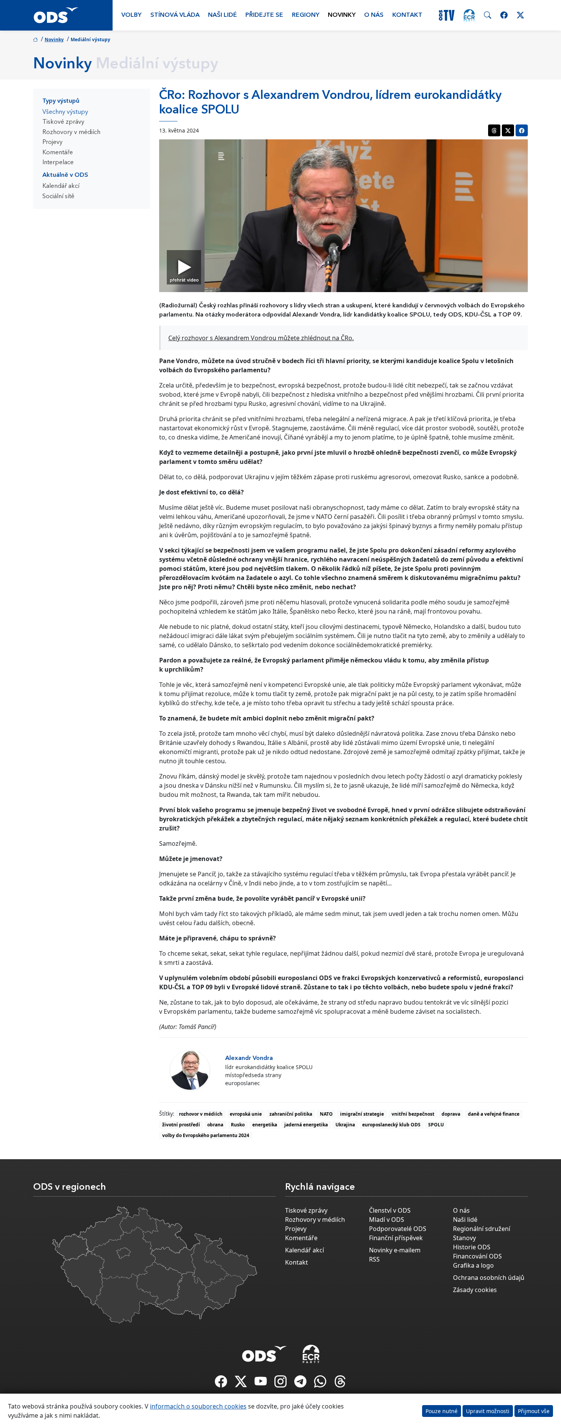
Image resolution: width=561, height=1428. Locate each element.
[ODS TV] (261, 1384)
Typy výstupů (60, 101)
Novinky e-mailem (395, 1250)
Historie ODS (471, 1247)
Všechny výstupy (65, 112)
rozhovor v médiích (200, 1114)
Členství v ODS (390, 1210)
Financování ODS (477, 1256)
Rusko (238, 1124)
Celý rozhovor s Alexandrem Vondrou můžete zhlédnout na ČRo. (261, 338)
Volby (131, 15)
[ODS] (264, 1351)
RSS (374, 1259)
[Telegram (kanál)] (301, 1384)
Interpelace (58, 163)
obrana (215, 1124)
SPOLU (436, 1124)
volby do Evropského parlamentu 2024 (205, 1135)
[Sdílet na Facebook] (522, 130)
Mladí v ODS (386, 1219)
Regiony (305, 15)
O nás (374, 15)
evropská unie (246, 1114)
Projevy (52, 142)
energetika (264, 1124)
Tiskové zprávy (63, 122)
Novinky (342, 15)
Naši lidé (222, 15)
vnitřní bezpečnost (413, 1114)
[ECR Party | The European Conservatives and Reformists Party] (469, 15)
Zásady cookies (475, 1290)
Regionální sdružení (481, 1228)
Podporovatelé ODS (397, 1228)
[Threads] (340, 1384)
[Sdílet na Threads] (494, 130)
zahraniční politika (290, 1114)
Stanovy (464, 1238)
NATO (326, 1114)
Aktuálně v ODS (65, 175)
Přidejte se (264, 15)
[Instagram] (281, 1384)
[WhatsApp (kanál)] (321, 1384)
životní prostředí (181, 1124)
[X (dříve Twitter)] (241, 1384)
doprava (451, 1114)
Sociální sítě (58, 197)
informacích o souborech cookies (198, 1406)
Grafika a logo (473, 1265)
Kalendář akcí (60, 186)
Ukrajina (345, 1124)
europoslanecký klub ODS (391, 1124)
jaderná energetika (306, 1124)
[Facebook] (222, 1384)
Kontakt (407, 15)
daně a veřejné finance (493, 1114)
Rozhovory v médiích (71, 132)
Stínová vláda (175, 15)
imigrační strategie (362, 1114)
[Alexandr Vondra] (190, 1070)
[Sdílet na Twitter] (508, 130)
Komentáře (57, 153)
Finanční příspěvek (396, 1238)
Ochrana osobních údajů (488, 1277)
